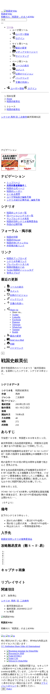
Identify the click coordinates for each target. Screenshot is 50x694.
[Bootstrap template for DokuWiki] (22, 651)
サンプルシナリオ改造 (18, 218)
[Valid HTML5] (14, 656)
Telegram (16, 324)
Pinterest (16, 322)
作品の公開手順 (14, 224)
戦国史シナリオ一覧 (17, 213)
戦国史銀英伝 (13, 101)
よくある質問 (13, 194)
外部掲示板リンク (15, 245)
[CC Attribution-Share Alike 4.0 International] (8, 636)
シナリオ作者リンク (17, 261)
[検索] (2, 23)
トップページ (13, 182)
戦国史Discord (13, 240)
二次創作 (22, 117)
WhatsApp (17, 327)
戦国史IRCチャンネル (17, 243)
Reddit (15, 332)
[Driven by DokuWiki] (17, 661)
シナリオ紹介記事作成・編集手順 (23, 200)
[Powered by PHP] (15, 653)
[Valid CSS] (12, 658)
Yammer (16, 329)
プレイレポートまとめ (18, 264)
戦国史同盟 (12, 237)
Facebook (16, 320)
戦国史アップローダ (17, 258)
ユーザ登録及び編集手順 (19, 197)
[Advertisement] (25, 134)
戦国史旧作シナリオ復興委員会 (22, 221)
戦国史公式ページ (15, 188)
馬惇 (12, 117)
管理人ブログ (13, 273)
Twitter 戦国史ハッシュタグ (20, 270)
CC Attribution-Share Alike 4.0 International (20, 646)
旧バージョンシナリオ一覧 (20, 215)
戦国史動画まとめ (15, 267)
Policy (9, 689)
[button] (10, 27)
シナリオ (5, 117)
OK (3, 689)
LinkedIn (16, 317)
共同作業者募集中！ (17, 185)
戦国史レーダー (14, 191)
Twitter (15, 315)
